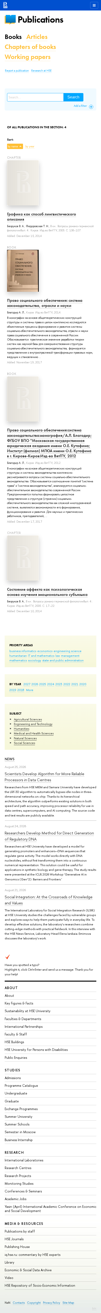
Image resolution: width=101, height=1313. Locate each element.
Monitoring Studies (19, 1183)
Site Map (68, 1303)
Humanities (21, 728)
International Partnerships (24, 1026)
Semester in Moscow (20, 1132)
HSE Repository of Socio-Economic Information (40, 1285)
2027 (26, 684)
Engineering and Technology (33, 724)
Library (9, 1262)
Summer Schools (17, 1124)
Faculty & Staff (16, 1034)
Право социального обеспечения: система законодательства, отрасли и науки (44, 303)
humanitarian (18, 655)
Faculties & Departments (23, 1019)
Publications (40, 19)
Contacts (19, 1303)
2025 (42, 684)
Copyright (34, 1303)
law (57, 655)
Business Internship (19, 1140)
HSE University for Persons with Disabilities (36, 1049)
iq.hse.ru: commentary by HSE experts (32, 1254)
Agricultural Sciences (28, 719)
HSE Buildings (14, 1042)
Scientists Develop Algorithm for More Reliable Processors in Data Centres (44, 776)
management (70, 655)
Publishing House (17, 1246)
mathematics (18, 660)
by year (29, 146)
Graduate (12, 1101)
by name (13, 146)
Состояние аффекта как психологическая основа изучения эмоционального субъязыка (47, 592)
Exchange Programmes (21, 1109)
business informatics (22, 651)
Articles (36, 37)
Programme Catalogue (21, 1085)
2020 (82, 684)
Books (13, 37)
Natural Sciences (25, 738)
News (10, 759)
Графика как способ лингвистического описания (41, 217)
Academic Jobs (15, 1199)
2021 (74, 684)
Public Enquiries (16, 1057)
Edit (94, 1308)
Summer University (18, 1116)
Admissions (13, 1078)
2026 (34, 684)
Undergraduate (16, 1093)
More (29, 690)
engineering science (68, 651)
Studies (12, 1070)
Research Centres (18, 1168)
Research (14, 1152)
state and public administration (63, 660)
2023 (58, 684)
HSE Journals (14, 1239)
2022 (66, 684)
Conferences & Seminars (23, 1191)
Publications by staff (20, 1231)
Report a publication (17, 71)
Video (9, 1277)
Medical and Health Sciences (34, 733)
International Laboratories (24, 1160)
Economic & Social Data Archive (28, 1270)
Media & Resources (24, 1223)
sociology (34, 660)
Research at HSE (41, 71)
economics (44, 651)
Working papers (27, 57)
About (11, 988)
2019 (12, 690)
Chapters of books (30, 47)
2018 (20, 690)
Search (73, 97)
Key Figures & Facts (19, 1003)
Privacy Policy (51, 1303)
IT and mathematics (41, 655)
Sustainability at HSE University (27, 1011)
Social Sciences (24, 743)
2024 (50, 684)
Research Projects (18, 1176)
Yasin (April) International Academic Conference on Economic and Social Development (50, 1208)
